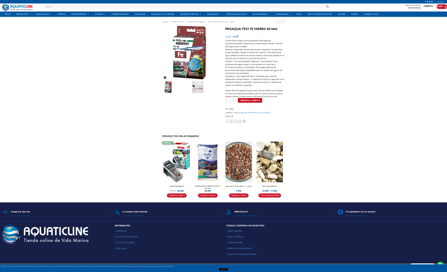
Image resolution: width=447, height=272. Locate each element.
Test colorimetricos (218, 21)
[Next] (284, 171)
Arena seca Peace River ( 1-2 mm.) (239, 186)
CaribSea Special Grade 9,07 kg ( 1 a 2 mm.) (208, 187)
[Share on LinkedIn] (244, 121)
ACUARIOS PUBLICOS (189, 14)
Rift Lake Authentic (269, 186)
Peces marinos (260, 14)
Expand (165, 77)
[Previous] (162, 171)
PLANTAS (99, 14)
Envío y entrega (235, 237)
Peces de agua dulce (236, 14)
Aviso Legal (121, 248)
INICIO (7, 14)
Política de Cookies (125, 242)
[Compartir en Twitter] (232, 121)
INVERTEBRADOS (79, 14)
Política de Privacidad (126, 237)
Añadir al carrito (250, 100)
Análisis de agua (196, 21)
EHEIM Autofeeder (177, 186)
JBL (232, 21)
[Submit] (327, 7)
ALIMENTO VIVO (371, 14)
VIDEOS (354, 14)
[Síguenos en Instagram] (427, 2)
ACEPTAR (223, 269)
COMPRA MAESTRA (120, 14)
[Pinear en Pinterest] (240, 121)
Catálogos (139, 14)
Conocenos (121, 231)
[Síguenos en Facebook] (425, 2)
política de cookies (142, 266)
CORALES (62, 14)
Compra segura (234, 242)
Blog (299, 14)
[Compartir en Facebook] (227, 121)
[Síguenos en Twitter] (429, 2)
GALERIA (341, 14)
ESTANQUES (212, 14)
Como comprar (234, 231)
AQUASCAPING (42, 14)
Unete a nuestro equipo (319, 14)
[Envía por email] (236, 121)
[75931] (177, 87)
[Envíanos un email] (432, 2)
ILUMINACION (282, 14)
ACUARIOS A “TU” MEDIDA (162, 14)
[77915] (207, 87)
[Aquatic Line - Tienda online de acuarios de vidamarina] (21, 7)
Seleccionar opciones (270, 195)
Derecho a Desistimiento (239, 248)
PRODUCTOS (22, 14)
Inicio (165, 21)
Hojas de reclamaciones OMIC (242, 254)
